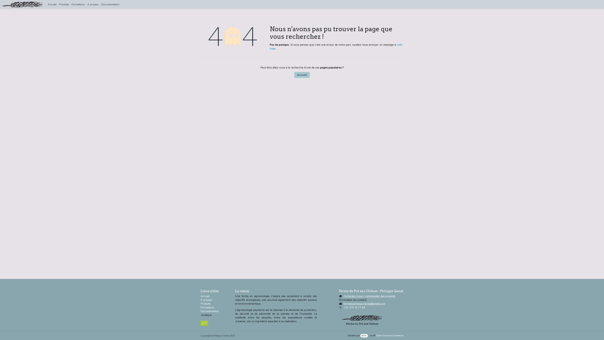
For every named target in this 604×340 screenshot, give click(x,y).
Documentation (210, 311)
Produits (205, 303)
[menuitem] (52, 4)
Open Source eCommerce (389, 335)
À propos (206, 299)
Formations (207, 307)
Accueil (302, 74)
